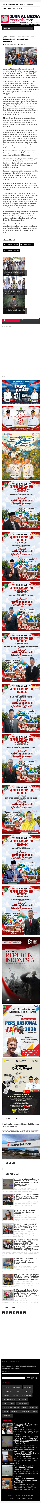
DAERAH (6, 1387)
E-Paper (4, 8)
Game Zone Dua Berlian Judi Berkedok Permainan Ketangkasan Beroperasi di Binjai (25, 1261)
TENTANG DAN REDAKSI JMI (10, 4)
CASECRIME (7, 1391)
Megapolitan (25, 1411)
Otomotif (14, 1411)
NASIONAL (17, 1387)
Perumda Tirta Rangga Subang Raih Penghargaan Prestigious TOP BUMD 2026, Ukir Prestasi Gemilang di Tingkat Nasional (26, 1276)
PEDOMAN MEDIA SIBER (15, 8)
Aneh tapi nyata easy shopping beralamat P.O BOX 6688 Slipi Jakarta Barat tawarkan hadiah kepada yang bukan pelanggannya (26, 1182)
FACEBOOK (30, 4)
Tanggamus (7, 1415)
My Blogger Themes (25, 1498)
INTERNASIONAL (9, 1399)
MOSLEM (33, 1407)
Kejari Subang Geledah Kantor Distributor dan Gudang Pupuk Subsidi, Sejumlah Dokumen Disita (26, 1197)
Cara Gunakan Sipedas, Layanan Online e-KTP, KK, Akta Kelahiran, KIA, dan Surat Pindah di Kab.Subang (26, 1453)
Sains (35, 1411)
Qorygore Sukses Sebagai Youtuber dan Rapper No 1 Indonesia (24, 1211)
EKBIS (18, 1391)
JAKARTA (27, 1387)
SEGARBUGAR (8, 1403)
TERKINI (6, 1395)
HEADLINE (27, 1391)
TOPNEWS (22, 4)
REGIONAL (23, 1399)
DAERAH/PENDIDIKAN (11, 1407)
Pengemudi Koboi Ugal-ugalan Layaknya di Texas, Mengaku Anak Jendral (25, 1425)
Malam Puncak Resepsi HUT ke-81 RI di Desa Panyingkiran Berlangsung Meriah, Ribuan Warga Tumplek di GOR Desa (26, 1226)
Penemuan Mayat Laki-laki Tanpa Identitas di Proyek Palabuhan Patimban (23, 1467)
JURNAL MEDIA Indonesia (26, 1495)
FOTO (5, 1411)
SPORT (15, 1395)
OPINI (24, 1407)
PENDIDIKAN (26, 1395)
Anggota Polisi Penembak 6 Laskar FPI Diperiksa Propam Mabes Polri (25, 1480)
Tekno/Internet (22, 1403)
